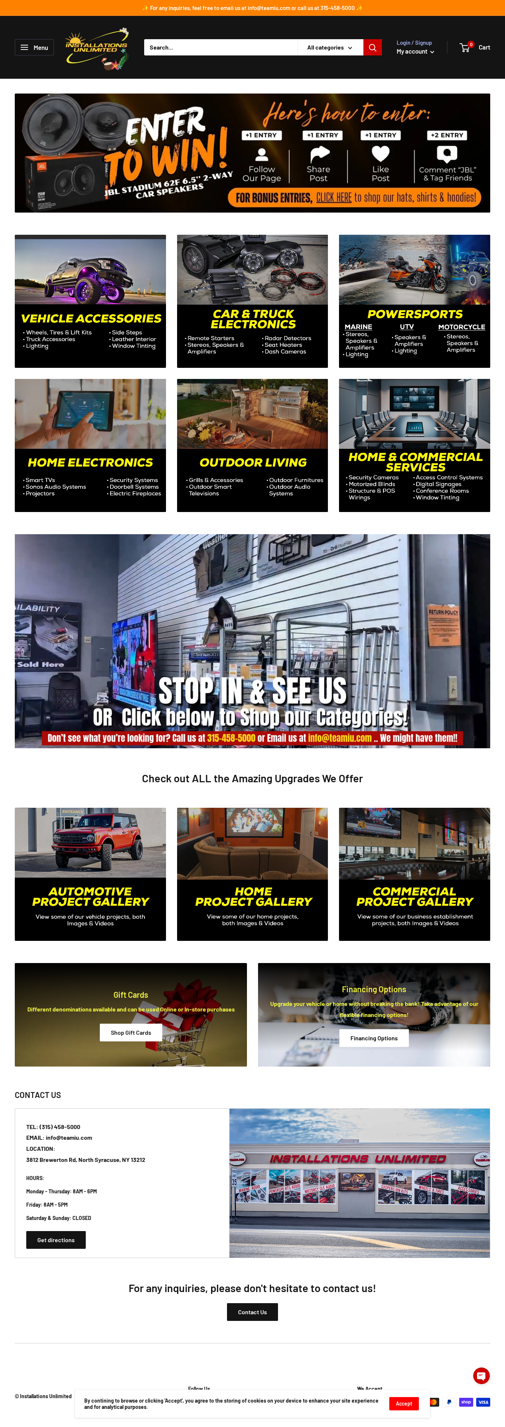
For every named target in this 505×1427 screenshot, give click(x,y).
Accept (404, 1403)
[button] (481, 1375)
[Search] (372, 47)
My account (412, 51)
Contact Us (252, 1311)
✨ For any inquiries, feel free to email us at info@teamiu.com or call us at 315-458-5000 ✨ (252, 7)
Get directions (56, 1239)
